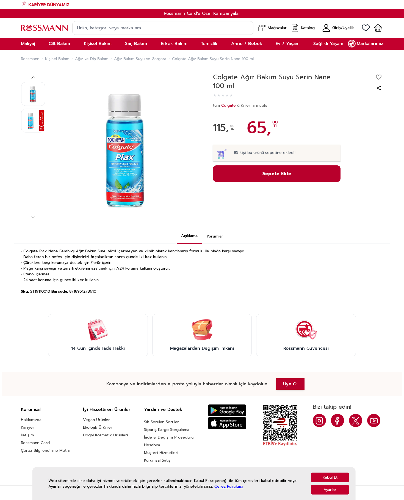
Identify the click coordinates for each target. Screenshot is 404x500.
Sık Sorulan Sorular (161, 422)
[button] (376, 27)
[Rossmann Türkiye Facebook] (337, 420)
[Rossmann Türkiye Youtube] (373, 420)
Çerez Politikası (228, 486)
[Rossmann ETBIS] (280, 425)
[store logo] (44, 28)
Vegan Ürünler (96, 420)
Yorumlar (214, 236)
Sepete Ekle (276, 173)
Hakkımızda (31, 420)
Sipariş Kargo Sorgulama (166, 430)
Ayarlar (329, 490)
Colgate (228, 105)
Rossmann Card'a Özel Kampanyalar (202, 13)
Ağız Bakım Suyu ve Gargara (140, 59)
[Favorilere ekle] (378, 77)
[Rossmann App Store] (227, 423)
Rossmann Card (35, 443)
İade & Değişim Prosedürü (168, 437)
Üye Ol (290, 384)
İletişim (27, 435)
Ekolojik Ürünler (97, 427)
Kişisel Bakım (57, 59)
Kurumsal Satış (157, 460)
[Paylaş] (378, 88)
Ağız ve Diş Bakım (91, 59)
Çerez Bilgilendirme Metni (45, 450)
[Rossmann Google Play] (227, 410)
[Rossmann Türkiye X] (355, 420)
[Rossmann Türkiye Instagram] (319, 420)
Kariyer (27, 427)
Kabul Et (330, 477)
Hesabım (152, 445)
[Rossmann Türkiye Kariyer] (202, 4)
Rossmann (30, 59)
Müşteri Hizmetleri (161, 453)
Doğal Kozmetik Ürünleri (105, 435)
